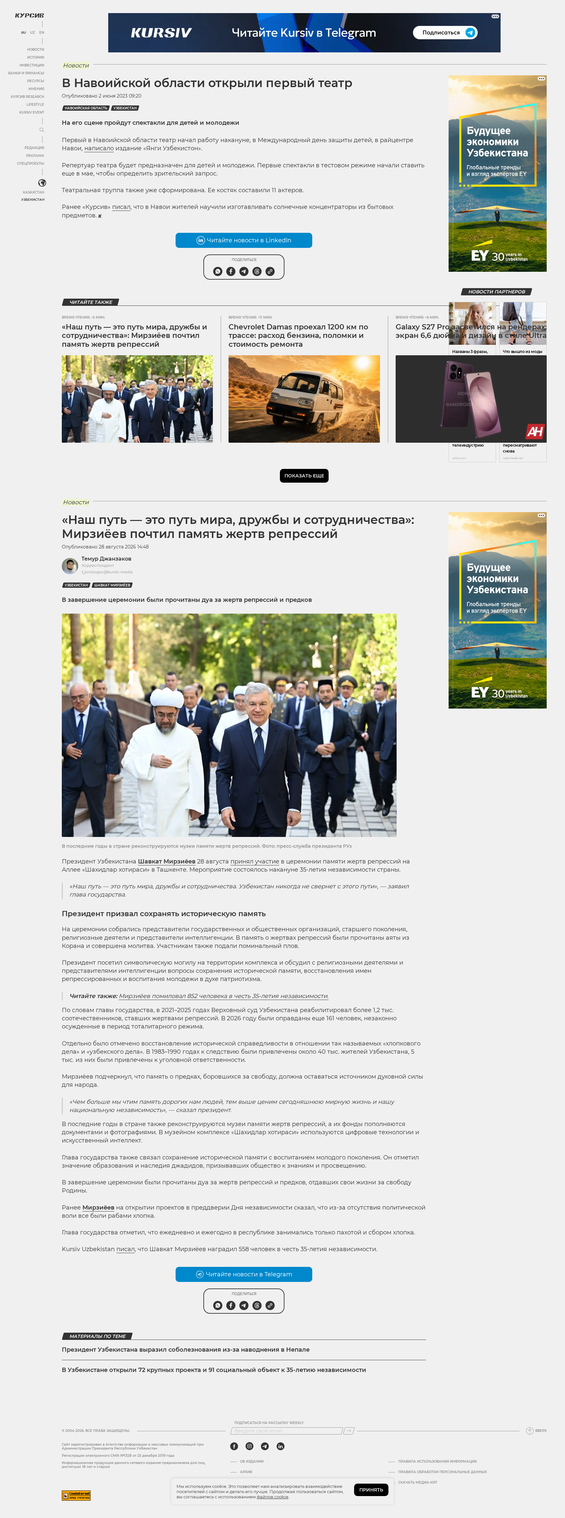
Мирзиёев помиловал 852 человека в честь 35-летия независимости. (224, 996)
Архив (246, 1472)
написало (99, 148)
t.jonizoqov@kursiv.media (106, 571)
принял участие (255, 861)
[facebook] (234, 1446)
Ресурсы (35, 81)
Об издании (252, 1462)
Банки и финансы (26, 73)
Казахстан (33, 192)
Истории (35, 57)
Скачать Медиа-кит (417, 1483)
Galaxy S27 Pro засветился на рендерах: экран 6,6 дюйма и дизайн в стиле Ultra (471, 331)
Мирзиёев (98, 1207)
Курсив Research (27, 97)
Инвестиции (32, 65)
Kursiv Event (31, 112)
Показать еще (304, 476)
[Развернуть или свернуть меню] (42, 130)
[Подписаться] (349, 1431)
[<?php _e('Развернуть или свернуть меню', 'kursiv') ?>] (42, 183)
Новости (35, 49)
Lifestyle (35, 104)
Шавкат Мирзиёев (112, 585)
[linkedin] (280, 1446)
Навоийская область (86, 108)
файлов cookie (272, 1496)
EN (41, 33)
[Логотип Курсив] (29, 15)
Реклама (35, 156)
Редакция (34, 148)
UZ (32, 33)
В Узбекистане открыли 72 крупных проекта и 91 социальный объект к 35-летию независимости (214, 1370)
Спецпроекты (30, 163)
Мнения (36, 89)
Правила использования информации (437, 1462)
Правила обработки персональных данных (442, 1472)
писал (121, 207)
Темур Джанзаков (106, 559)
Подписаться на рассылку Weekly (269, 1423)
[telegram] (265, 1446)
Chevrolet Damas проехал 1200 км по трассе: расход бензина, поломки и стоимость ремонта (298, 336)
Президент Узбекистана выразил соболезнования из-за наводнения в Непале (186, 1349)
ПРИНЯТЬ (371, 1490)
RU (23, 33)
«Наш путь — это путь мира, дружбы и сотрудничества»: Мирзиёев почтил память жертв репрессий (134, 336)
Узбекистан (32, 199)
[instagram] (249, 1446)
